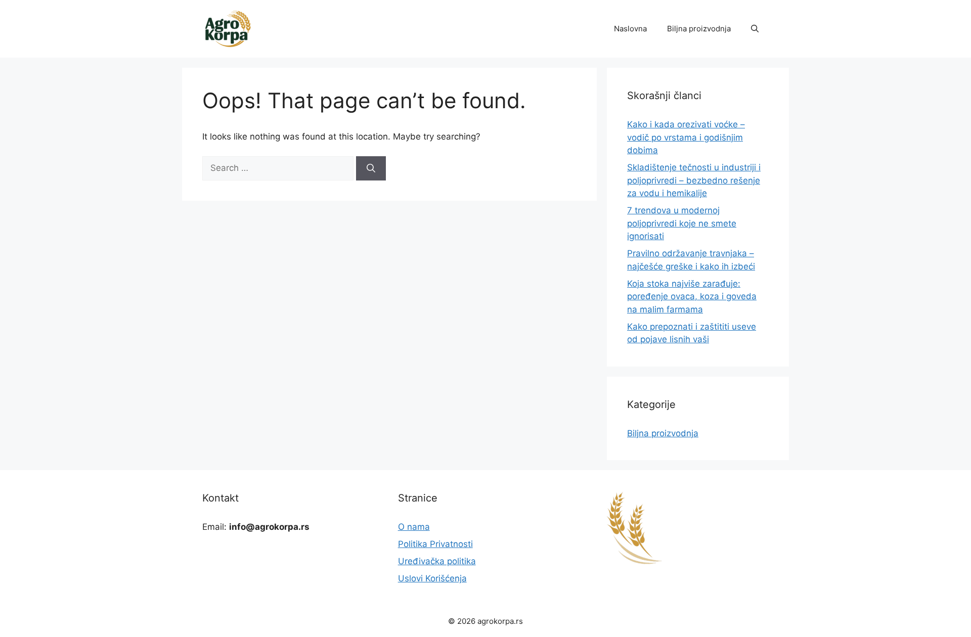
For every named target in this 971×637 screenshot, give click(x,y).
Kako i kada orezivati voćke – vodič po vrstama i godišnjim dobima (686, 137)
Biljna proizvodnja (699, 28)
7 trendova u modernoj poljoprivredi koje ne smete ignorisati (681, 223)
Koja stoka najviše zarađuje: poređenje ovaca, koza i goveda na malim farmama (692, 296)
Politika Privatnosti (435, 544)
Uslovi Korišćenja (432, 578)
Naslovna (630, 28)
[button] (755, 29)
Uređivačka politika (437, 561)
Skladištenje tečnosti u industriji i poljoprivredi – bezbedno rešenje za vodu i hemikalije (694, 180)
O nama (414, 527)
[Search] (371, 168)
